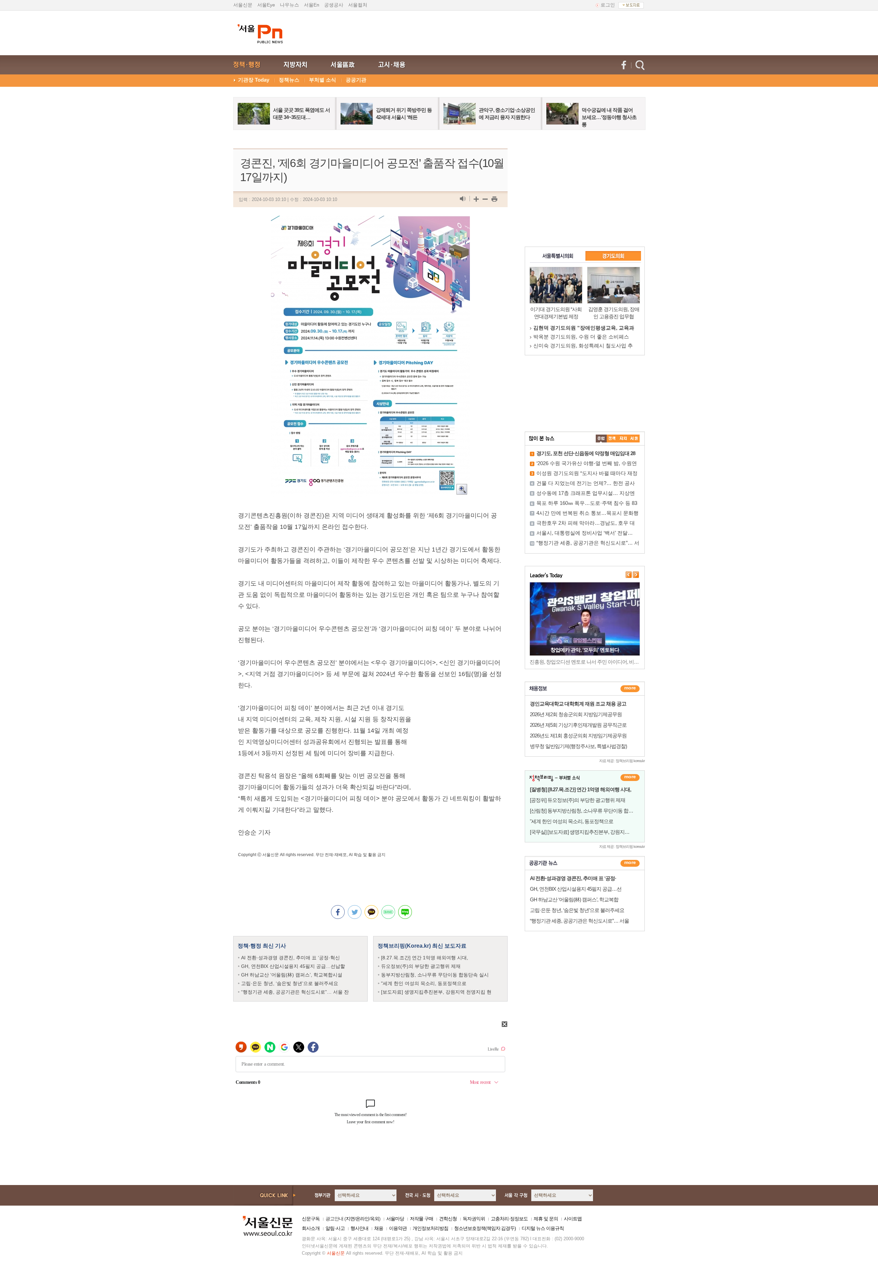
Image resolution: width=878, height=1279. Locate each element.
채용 (378, 1228)
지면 (350, 1218)
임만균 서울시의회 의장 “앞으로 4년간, (577, 337)
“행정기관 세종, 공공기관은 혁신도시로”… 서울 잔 (295, 992)
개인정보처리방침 (430, 1228)
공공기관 (356, 80)
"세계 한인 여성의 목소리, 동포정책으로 (423, 983)
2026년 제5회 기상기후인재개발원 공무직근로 (578, 725)
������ (630, 863)
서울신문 (242, 5)
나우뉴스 (289, 5)
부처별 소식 (322, 80)
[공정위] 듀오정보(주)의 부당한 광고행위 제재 (577, 800)
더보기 (630, 688)
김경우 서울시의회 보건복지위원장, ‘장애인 (583, 328)
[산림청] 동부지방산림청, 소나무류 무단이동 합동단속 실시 (591, 811)
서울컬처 (357, 5)
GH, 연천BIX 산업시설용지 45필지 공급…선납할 (293, 966)
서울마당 (395, 1218)
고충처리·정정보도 (509, 1218)
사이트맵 (573, 1218)
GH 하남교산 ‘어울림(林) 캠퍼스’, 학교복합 (574, 899)
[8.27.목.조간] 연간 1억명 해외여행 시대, (424, 957)
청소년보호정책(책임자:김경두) (485, 1228)
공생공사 (333, 5)
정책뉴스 (289, 80)
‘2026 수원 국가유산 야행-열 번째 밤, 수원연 (586, 463)
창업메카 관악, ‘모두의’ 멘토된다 (584, 650)
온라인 (362, 1218)
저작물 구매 (421, 1218)
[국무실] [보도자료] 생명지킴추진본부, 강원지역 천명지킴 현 (592, 832)
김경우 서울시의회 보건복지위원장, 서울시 (582, 345)
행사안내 (359, 1228)
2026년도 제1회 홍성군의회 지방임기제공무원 (578, 735)
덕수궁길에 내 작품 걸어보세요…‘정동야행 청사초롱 (609, 117)
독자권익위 (474, 1218)
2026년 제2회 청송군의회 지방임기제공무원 (576, 714)
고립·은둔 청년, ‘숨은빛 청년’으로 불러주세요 (289, 983)
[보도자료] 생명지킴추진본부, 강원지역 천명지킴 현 (436, 992)
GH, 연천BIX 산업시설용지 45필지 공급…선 (575, 889)
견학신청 (448, 1218)
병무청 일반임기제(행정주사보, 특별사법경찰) (578, 746)
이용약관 (398, 1228)
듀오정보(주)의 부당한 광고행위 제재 (421, 966)
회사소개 (311, 1228)
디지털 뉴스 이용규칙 (543, 1228)
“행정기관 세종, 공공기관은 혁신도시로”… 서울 (579, 921)
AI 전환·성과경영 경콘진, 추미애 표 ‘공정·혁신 (290, 957)
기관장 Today (253, 80)
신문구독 (311, 1218)
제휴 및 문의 (546, 1218)
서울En (311, 5)
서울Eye (266, 5)
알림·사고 (335, 1228)
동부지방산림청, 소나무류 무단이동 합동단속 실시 (435, 975)
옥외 (374, 1218)
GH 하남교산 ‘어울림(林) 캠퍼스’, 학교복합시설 (291, 975)
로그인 (608, 5)
